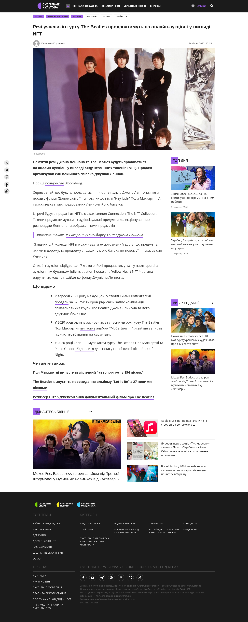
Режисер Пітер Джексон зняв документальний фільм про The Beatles (93, 397)
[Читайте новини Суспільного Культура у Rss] (111, 577)
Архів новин (41, 581)
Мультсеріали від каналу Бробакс (126, 531)
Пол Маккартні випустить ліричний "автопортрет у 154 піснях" (88, 372)
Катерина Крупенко (52, 43)
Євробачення (42, 529)
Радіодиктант (42, 546)
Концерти (190, 523)
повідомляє (54, 183)
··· (180, 6)
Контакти (40, 575)
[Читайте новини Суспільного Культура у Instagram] (121, 577)
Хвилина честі (111, 5)
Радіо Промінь (90, 523)
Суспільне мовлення (47, 587)
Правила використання (49, 593)
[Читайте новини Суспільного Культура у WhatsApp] (130, 577)
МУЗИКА (38, 16)
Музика (106, 16)
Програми (156, 523)
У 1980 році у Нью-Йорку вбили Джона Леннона (104, 235)
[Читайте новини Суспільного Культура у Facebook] (83, 577)
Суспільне (125, 595)
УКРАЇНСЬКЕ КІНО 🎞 (135, 5)
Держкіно (39, 535)
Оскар (37, 558)
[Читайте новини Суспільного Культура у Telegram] (102, 577)
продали (61, 302)
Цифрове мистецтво (58, 16)
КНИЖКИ (155, 5)
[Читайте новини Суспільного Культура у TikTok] (139, 577)
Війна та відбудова (85, 5)
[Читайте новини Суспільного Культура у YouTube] (92, 577)
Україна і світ (122, 16)
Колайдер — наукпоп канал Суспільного (164, 531)
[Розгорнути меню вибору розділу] (68, 6)
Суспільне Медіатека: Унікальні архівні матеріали (95, 541)
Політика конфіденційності (52, 599)
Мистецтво (92, 16)
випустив (87, 328)
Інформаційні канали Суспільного (48, 606)
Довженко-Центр (44, 541)
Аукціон (77, 16)
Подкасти (190, 529)
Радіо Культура (125, 523)
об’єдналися (84, 348)
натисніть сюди (127, 599)
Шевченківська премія (48, 552)
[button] (7, 163)
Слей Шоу (87, 529)
